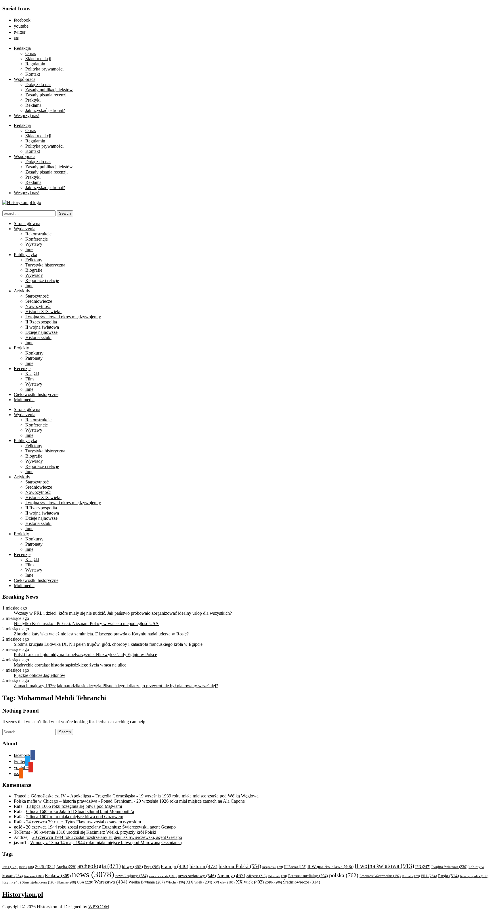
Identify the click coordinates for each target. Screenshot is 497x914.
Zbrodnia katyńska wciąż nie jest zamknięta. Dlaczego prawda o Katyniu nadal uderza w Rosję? (101, 633)
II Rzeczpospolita (41, 321)
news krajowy (131, 876)
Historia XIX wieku (43, 311)
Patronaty (34, 358)
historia (203, 866)
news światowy (197, 875)
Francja (174, 866)
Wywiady (34, 275)
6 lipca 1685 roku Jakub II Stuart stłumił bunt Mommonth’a (80, 811)
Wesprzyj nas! (26, 115)
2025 (45, 866)
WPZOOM (98, 906)
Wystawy (33, 244)
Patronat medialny (308, 875)
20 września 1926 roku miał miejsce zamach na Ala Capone (190, 801)
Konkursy (34, 353)
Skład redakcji (38, 58)
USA (85, 882)
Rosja (448, 875)
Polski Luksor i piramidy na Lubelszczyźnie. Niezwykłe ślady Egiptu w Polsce (85, 654)
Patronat (277, 876)
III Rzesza (295, 867)
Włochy (175, 882)
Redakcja (22, 48)
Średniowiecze (38, 301)
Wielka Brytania (147, 882)
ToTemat (22, 832)
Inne (29, 249)
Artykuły (22, 290)
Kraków (58, 875)
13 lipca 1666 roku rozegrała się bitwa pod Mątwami (74, 806)
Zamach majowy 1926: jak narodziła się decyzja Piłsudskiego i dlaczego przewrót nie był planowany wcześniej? (116, 685)
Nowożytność (38, 306)
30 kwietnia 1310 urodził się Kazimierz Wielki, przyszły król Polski (95, 832)
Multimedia (24, 399)
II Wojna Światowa (330, 866)
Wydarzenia (24, 228)
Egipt (152, 867)
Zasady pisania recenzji (46, 94)
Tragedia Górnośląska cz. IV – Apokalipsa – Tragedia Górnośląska (74, 795)
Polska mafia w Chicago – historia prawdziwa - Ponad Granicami (73, 801)
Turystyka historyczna (45, 264)
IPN (422, 867)
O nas (30, 53)
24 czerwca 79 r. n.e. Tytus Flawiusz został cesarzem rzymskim (83, 821)
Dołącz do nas (38, 84)
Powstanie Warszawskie (380, 876)
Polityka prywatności (44, 68)
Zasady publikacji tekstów (49, 89)
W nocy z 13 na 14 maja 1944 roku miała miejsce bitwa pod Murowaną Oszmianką (106, 842)
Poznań (411, 876)
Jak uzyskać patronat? (45, 110)
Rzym (11, 882)
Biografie (33, 270)
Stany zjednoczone (39, 882)
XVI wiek (224, 882)
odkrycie (256, 876)
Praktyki (33, 100)
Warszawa (110, 882)
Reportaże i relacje (42, 280)
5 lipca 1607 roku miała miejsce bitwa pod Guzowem (74, 816)
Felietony (33, 259)
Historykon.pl (22, 894)
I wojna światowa (449, 867)
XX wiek (250, 882)
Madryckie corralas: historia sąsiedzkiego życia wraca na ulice (70, 664)
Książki (32, 373)
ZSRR (273, 882)
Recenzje (22, 368)
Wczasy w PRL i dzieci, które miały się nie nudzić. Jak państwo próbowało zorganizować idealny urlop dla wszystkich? (123, 613)
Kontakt (32, 74)
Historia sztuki (38, 337)
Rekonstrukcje (38, 233)
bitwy (132, 866)
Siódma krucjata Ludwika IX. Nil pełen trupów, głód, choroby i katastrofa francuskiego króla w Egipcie (108, 644)
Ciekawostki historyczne (36, 394)
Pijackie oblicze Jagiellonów (39, 675)
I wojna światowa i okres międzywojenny (63, 316)
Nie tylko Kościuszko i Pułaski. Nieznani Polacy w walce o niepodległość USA (86, 623)
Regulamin (35, 63)
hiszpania (272, 867)
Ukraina (66, 882)
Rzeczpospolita (474, 876)
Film (29, 378)
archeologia (99, 865)
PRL (429, 876)
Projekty (21, 347)
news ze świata (163, 876)
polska (343, 875)
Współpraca (24, 79)
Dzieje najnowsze (41, 332)
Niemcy (231, 875)
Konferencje (36, 239)
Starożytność (37, 296)
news (93, 874)
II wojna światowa (42, 327)
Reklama (33, 105)
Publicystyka (25, 254)
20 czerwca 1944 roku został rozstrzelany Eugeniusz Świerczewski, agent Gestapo (101, 826)
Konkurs (34, 876)
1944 (10, 867)
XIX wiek (199, 882)
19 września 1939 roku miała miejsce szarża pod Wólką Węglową (199, 795)
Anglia (66, 867)
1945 (26, 867)
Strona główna (27, 223)
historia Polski (240, 866)
